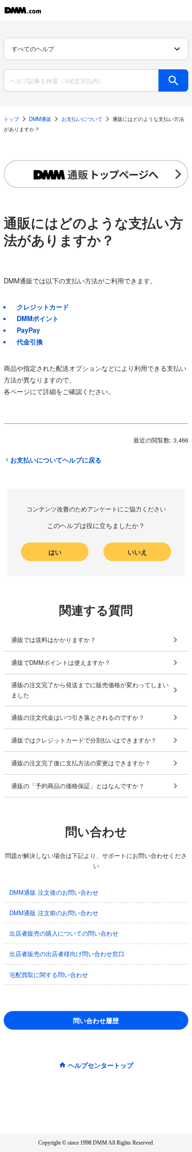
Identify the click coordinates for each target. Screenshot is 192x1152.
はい (55, 551)
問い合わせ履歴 (96, 1020)
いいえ (137, 551)
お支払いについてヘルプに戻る (56, 459)
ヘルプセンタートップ (100, 1065)
